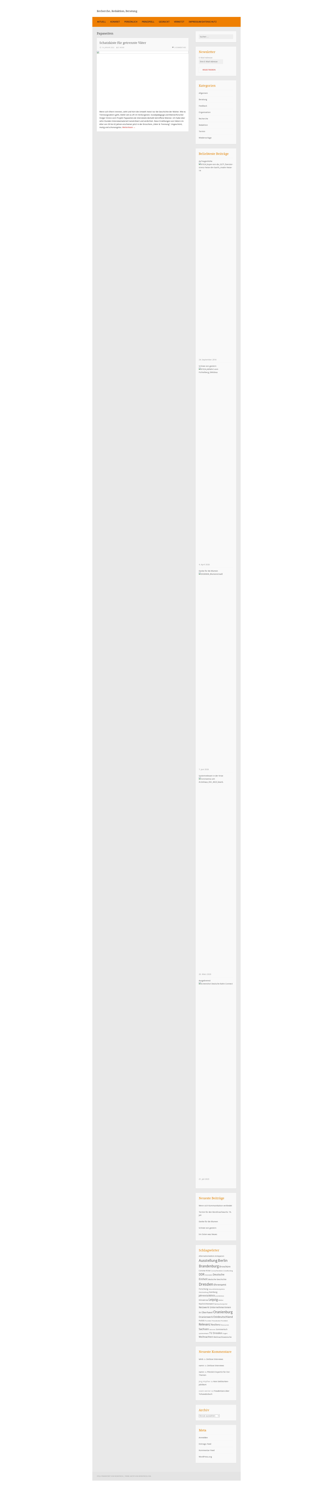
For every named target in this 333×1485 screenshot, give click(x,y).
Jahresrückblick (207, 1295)
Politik (201, 1320)
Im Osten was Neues (208, 1234)
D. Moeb (121, 47)
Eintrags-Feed (205, 1444)
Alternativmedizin (206, 1256)
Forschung (203, 1289)
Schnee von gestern (207, 1228)
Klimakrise (203, 1300)
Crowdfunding (228, 1271)
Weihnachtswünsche (222, 1337)
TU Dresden (215, 1333)
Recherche (203, 118)
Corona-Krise (204, 1270)
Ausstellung (208, 1260)
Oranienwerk (206, 1317)
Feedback (203, 106)
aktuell (101, 22)
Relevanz (204, 1324)
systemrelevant (204, 1333)
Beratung (203, 99)
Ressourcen (225, 1325)
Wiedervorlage (205, 138)
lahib (201, 1359)
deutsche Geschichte (217, 1279)
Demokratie (208, 1275)
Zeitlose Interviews (214, 1359)
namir (201, 1365)
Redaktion (203, 125)
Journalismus (219, 1296)
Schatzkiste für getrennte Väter (122, 43)
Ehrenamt (220, 1284)
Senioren (212, 1329)
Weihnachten (206, 1336)
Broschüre (224, 1266)
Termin (202, 131)
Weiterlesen (128, 127)
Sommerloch (221, 1329)
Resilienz (215, 1324)
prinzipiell (148, 22)
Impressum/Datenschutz (203, 22)
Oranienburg (223, 1312)
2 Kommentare (180, 47)
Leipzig (213, 1300)
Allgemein (203, 93)
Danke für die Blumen (208, 1221)
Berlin (223, 1260)
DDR (201, 1274)
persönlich (130, 22)
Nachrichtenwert (206, 1304)
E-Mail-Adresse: (206, 58)
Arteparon (219, 1256)
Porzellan (208, 1321)
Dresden (206, 1284)
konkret (115, 22)
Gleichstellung (203, 1292)
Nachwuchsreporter (220, 1304)
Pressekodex (216, 1321)
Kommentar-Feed (206, 1450)
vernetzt (179, 22)
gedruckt (164, 22)
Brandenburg (209, 1266)
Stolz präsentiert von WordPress (110, 1476)
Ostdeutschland (223, 1316)
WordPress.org (205, 1457)
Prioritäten (224, 1321)
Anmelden (203, 1437)
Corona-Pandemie (217, 1271)
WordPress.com (145, 1476)
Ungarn (225, 1333)
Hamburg (213, 1292)
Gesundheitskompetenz (217, 1289)
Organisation (204, 112)
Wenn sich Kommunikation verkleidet (215, 1205)
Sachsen (204, 1329)
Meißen (220, 1300)
